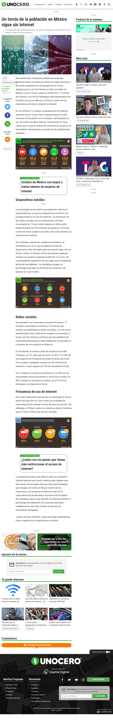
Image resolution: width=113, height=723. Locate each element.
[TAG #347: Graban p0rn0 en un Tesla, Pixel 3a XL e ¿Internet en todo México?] (93, 166)
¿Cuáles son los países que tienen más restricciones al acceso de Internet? (43, 464)
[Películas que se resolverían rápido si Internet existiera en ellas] (13, 614)
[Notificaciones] (76, 4)
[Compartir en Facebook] (7, 115)
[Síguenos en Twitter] (99, 4)
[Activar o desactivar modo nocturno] (108, 652)
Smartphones (39, 4)
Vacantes (35, 688)
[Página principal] (16, 4)
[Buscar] (81, 4)
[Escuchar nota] (7, 139)
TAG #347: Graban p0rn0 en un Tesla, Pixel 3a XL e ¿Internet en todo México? (92, 179)
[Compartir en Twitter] (7, 107)
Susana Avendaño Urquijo (6, 88)
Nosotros (35, 685)
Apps (5, 78)
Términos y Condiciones (41, 701)
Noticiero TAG (83, 91)
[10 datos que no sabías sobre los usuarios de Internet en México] (13, 590)
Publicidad (35, 698)
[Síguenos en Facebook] (104, 4)
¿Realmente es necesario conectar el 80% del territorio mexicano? (59, 600)
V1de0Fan (10, 691)
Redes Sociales (9, 82)
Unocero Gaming (13, 698)
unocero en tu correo (14, 554)
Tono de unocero (38, 694)
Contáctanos (98, 679)
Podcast (58, 4)
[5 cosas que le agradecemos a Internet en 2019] (36, 614)
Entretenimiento (11, 628)
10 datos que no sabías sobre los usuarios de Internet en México (11, 600)
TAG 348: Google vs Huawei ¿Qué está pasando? (91, 86)
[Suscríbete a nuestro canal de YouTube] (95, 4)
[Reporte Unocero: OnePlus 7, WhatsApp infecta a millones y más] (93, 134)
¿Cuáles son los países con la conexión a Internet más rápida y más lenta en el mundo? (60, 623)
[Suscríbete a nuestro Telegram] (90, 4)
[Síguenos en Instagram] (109, 4)
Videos (50, 4)
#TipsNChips (82, 120)
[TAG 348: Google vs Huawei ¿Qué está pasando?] (93, 73)
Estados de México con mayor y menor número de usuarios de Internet (42, 186)
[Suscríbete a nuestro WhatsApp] (86, 4)
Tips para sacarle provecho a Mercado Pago (93, 117)
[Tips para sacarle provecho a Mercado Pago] (93, 105)
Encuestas (68, 4)
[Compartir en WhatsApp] (7, 124)
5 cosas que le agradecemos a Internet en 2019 (36, 623)
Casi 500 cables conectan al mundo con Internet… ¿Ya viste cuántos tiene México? (36, 600)
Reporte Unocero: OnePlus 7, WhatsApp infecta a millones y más (91, 147)
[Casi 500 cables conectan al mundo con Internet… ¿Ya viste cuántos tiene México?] (36, 590)
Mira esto (82, 58)
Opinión (30, 628)
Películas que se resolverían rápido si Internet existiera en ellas (12, 623)
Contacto (35, 691)
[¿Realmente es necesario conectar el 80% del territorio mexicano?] (60, 590)
